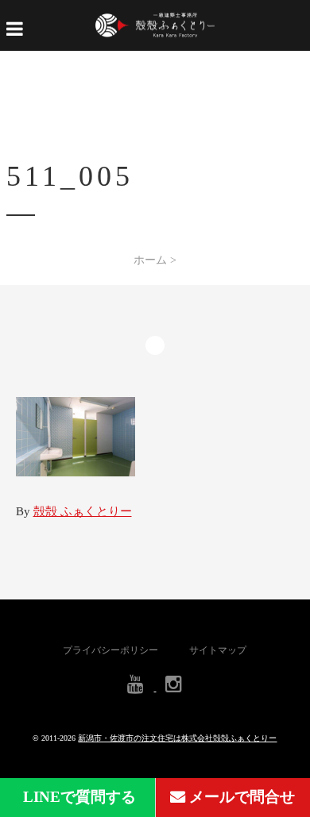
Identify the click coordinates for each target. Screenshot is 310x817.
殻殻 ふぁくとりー (82, 511)
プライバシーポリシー (110, 650)
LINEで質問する (77, 796)
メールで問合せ (240, 796)
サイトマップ (217, 650)
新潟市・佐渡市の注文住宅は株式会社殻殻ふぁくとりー (177, 738)
